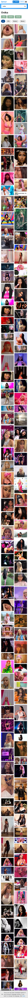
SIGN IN (22, 1)
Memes (22, 21)
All (3, 21)
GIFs (8, 21)
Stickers (15, 21)
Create (16, 1)
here (24, 996)
